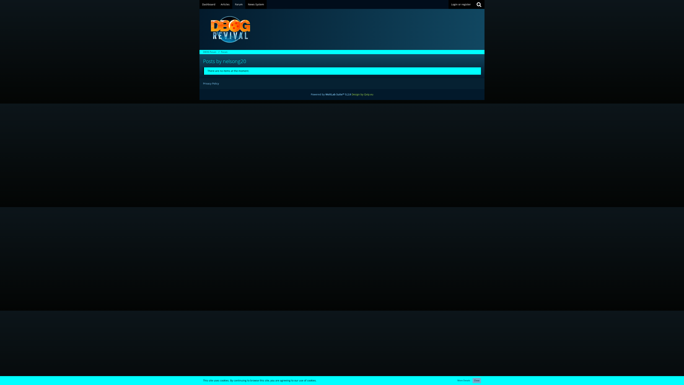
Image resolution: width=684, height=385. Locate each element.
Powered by (331, 94)
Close (477, 380)
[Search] (478, 4)
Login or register (461, 4)
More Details (463, 380)
